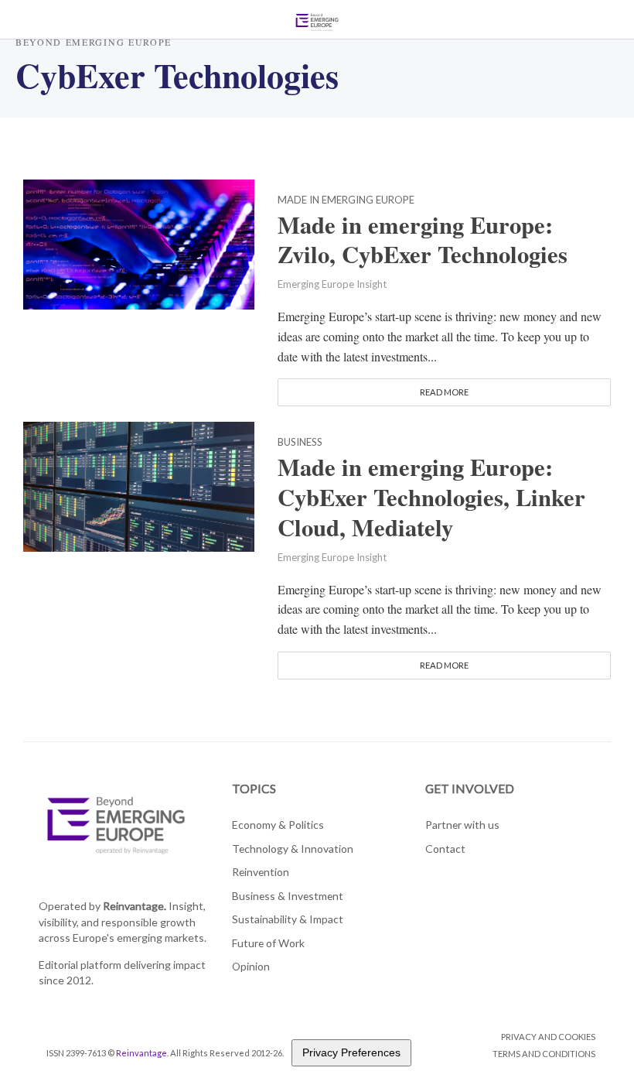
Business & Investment (287, 895)
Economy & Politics (278, 824)
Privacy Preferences (351, 1052)
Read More (444, 392)
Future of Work (268, 943)
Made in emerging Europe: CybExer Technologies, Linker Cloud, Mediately (431, 497)
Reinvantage (141, 1053)
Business (300, 442)
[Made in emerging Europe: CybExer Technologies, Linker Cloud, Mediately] (138, 485)
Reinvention (260, 871)
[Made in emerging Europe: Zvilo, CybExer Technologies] (138, 242)
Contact (445, 848)
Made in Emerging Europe (346, 200)
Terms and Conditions (544, 1054)
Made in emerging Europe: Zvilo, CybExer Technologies (423, 240)
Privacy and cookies (548, 1037)
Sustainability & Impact (287, 919)
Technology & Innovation (292, 848)
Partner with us (462, 824)
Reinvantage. (134, 905)
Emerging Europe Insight (332, 284)
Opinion (251, 966)
